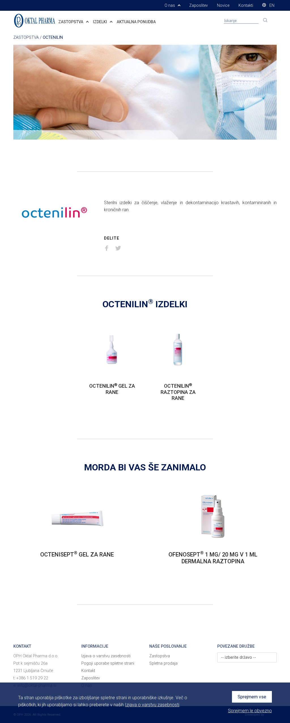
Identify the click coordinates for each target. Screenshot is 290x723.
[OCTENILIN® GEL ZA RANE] (112, 349)
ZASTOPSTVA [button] (71, 22)
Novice (223, 5)
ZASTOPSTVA (26, 37)
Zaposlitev (198, 5)
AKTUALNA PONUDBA (136, 22)
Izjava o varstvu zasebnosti (106, 656)
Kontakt (88, 670)
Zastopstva (159, 656)
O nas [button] (170, 5)
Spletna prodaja (163, 663)
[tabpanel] (112, 365)
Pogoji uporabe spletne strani (107, 663)
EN (271, 5)
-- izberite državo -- (238, 657)
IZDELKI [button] (100, 22)
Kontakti (245, 5)
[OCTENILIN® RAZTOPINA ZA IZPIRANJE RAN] (178, 349)
